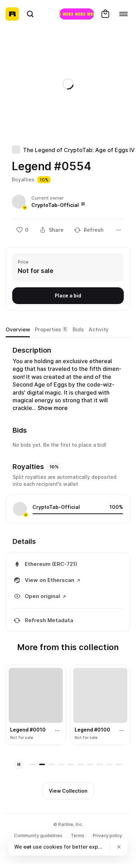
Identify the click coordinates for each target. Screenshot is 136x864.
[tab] (18, 329)
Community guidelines (38, 835)
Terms (77, 835)
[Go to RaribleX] (76, 14)
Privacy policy (107, 835)
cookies (52, 847)
